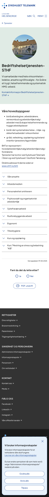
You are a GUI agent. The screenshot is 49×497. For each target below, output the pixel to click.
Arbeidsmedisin (14, 184)
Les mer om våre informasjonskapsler (20, 455)
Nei (31, 276)
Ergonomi (12, 223)
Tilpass (24, 487)
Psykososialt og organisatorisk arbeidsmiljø (22, 200)
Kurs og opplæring (16, 238)
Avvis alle (24, 480)
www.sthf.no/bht (10, 166)
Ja (20, 276)
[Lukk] (42, 441)
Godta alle (24, 473)
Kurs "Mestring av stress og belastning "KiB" (25, 247)
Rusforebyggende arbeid (19, 216)
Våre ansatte (13, 176)
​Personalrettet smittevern (19, 191)
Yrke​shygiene (13, 230)
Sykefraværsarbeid (16, 208)
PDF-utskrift (27, 285)
